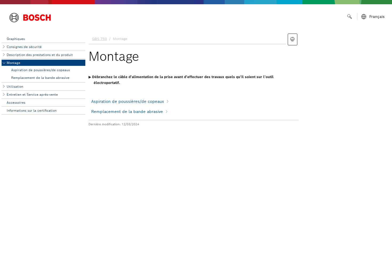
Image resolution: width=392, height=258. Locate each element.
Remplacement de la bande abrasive (40, 78)
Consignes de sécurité (24, 47)
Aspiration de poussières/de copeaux (40, 70)
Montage (13, 63)
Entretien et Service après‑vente (32, 94)
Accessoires (16, 102)
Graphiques (16, 39)
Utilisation (15, 86)
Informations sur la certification (32, 110)
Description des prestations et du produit (40, 55)
